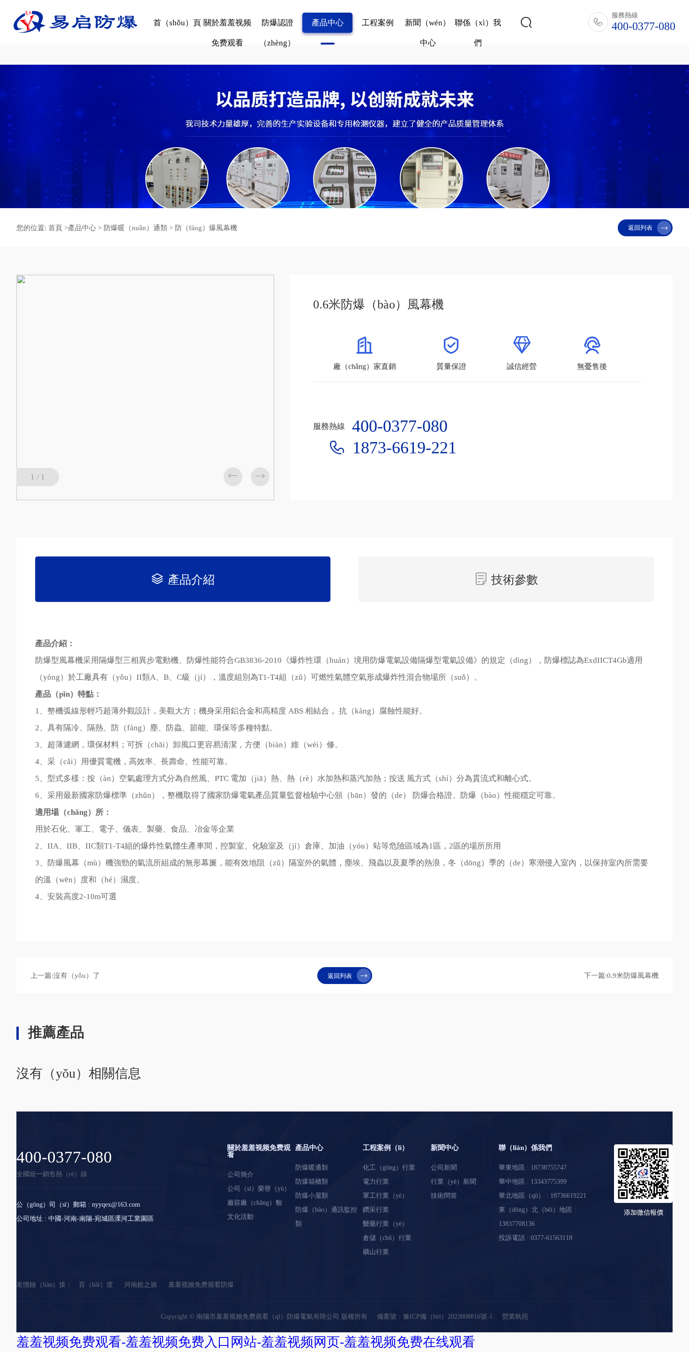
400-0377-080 (64, 1157)
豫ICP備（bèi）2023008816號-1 (448, 1316)
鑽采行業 (376, 1209)
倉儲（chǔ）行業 (387, 1237)
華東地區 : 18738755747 (533, 1167)
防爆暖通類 (311, 1167)
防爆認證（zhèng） (277, 32)
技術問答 (444, 1195)
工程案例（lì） (386, 1147)
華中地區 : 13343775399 (533, 1181)
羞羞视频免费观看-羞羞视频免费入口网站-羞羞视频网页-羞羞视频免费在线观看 (245, 1342)
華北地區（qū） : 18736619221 (542, 1195)
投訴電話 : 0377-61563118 (535, 1237)
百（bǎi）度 (96, 1284)
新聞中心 (445, 1147)
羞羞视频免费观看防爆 (201, 1284)
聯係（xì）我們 (478, 32)
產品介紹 (183, 579)
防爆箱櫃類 (311, 1181)
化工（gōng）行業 (389, 1167)
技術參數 (506, 579)
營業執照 (515, 1316)
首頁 (55, 228)
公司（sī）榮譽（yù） (259, 1188)
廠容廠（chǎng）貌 (254, 1202)
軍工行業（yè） (385, 1195)
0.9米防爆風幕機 (633, 975)
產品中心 (328, 22)
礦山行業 (376, 1251)
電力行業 (376, 1181)
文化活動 (240, 1216)
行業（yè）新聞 (453, 1181)
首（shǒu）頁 (177, 22)
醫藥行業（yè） (385, 1223)
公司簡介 (240, 1174)
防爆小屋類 (311, 1195)
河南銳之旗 (140, 1284)
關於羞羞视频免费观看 (227, 32)
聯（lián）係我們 (525, 1147)
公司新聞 (444, 1167)
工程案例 (378, 22)
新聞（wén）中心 (427, 32)
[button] (260, 476)
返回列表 (648, 228)
